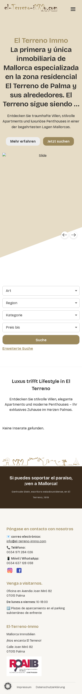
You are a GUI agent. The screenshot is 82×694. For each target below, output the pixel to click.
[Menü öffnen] (73, 9)
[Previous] (64, 234)
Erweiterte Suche (17, 348)
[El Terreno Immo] (31, 7)
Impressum (24, 687)
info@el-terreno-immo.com (26, 541)
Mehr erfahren (23, 141)
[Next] (73, 234)
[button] (8, 686)
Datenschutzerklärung (50, 687)
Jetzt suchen (58, 141)
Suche (41, 340)
